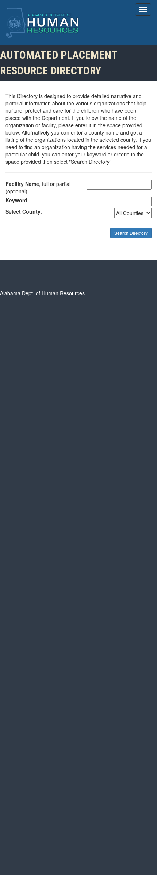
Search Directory (131, 233)
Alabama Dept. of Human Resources (42, 293)
